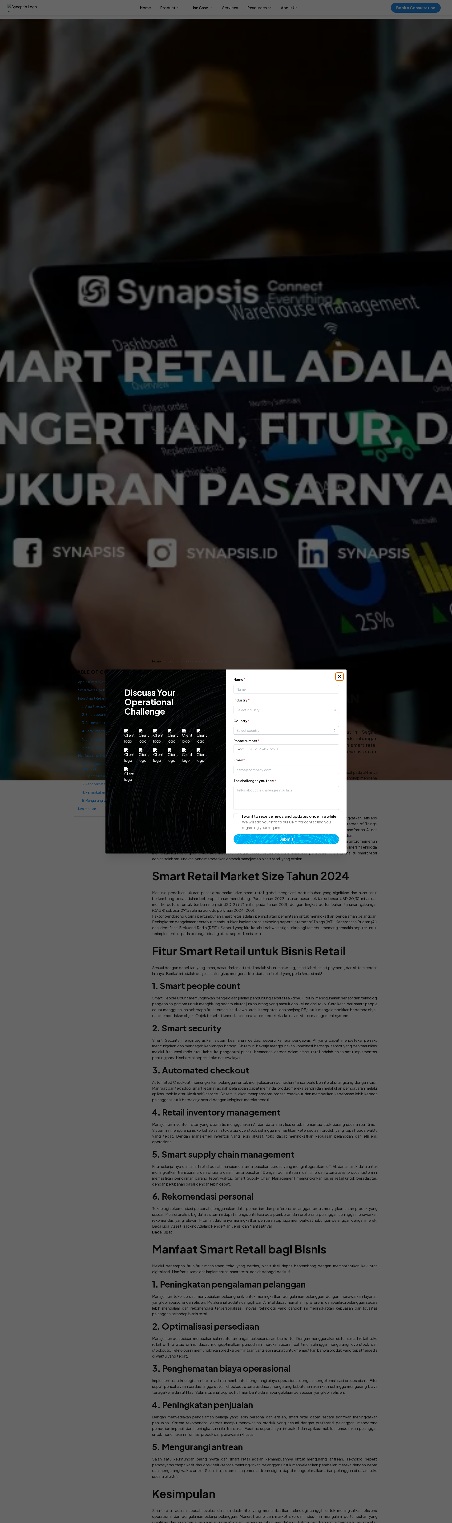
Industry (242, 700)
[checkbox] (286, 822)
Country (242, 721)
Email (239, 760)
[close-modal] (339, 676)
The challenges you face (255, 781)
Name (240, 679)
